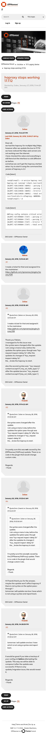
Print (6, 97)
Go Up (6, 701)
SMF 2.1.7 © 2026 (16, 728)
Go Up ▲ (32, 724)
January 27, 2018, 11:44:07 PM (16, 133)
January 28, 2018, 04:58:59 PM (17, 624)
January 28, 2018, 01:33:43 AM (16, 498)
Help (13, 724)
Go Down (6, 103)
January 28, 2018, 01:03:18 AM (16, 305)
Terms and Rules (22, 724)
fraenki (25, 401)
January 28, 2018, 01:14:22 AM (16, 404)
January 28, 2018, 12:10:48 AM (16, 259)
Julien (24, 129)
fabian (24, 256)
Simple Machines (30, 728)
